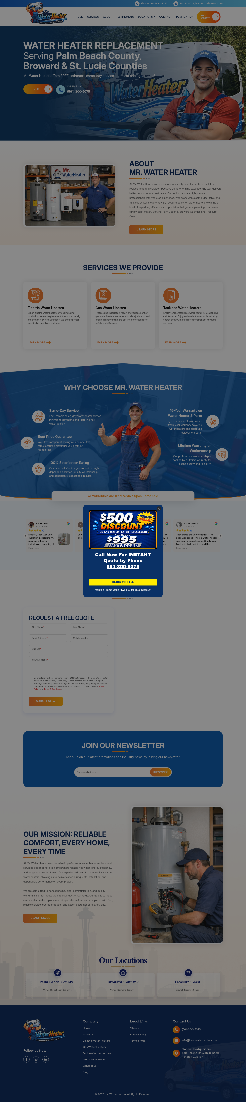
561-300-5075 (123, 566)
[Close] (159, 508)
